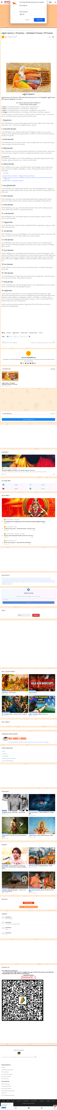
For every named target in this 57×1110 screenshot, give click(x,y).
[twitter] (28, 363)
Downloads (5, 753)
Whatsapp (24, 336)
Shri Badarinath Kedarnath (8, 1095)
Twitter (17, 336)
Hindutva (29, 579)
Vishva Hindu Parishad (7, 1074)
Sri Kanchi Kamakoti (7, 1088)
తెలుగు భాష (10, 583)
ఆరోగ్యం (33, 581)
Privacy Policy (26, 1101)
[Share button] (29, 336)
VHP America (6, 1079)
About (8, 1101)
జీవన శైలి (52, 581)
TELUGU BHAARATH (27, 357)
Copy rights (41, 1101)
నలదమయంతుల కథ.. (33, 692)
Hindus (24, 579)
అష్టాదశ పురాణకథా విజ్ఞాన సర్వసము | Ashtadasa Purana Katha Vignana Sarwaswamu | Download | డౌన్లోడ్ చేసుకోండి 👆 (28, 178)
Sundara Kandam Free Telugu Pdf (9, 758)
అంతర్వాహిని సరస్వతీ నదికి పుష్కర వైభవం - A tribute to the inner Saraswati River (14, 890)
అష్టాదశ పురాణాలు (16, 332)
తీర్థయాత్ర (4, 583)
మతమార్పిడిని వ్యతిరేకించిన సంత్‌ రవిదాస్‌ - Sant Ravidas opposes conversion (18, 470)
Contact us (19, 1101)
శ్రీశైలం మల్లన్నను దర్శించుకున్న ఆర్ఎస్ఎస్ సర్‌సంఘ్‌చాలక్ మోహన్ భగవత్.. (41, 890)
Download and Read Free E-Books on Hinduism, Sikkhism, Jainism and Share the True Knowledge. (28, 742)
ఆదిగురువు (11, 581)
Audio (4, 751)
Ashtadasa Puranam (33, 332)
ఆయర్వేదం (22, 581)
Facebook (10, 336)
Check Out (3, 1105)
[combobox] (22, 14)
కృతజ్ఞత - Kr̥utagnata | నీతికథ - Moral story (38, 714)
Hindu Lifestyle (13, 579)
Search (36, 615)
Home (3, 1101)
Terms (53, 1101)
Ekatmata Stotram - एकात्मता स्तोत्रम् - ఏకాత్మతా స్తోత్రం (41, 813)
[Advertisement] (28, 436)
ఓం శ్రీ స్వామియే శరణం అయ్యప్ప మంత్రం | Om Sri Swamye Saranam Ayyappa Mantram (24, 521)
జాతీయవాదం (47, 581)
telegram (43, 488)
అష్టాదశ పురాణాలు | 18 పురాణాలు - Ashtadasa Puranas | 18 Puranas (19, 176)
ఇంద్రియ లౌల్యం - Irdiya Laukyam (9, 692)
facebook (16, 485)
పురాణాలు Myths (24, 332)
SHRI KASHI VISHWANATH (9, 1091)
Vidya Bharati (6, 1072)
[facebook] (21, 363)
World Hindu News (7, 1086)
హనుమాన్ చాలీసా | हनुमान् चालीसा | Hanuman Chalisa (41, 835)
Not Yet (27, 19)
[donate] (32, 363)
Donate (13, 1101)
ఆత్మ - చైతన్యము (5, 581)
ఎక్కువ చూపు (53, 369)
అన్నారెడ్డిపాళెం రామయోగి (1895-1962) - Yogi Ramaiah (13, 812)
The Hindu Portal (6, 1084)
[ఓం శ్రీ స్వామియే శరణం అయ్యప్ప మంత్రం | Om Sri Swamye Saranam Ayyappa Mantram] (28, 507)
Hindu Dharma (5, 579)
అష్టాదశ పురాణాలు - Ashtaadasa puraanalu (13, 180)
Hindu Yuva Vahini (7, 1076)
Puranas (6, 30)
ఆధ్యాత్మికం (17, 581)
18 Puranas (8, 332)
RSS (4, 1067)
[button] (55, 2)
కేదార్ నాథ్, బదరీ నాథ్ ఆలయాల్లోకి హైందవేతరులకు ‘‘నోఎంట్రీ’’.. (41, 865)
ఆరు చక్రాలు (28, 581)
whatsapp (43, 485)
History (34, 579)
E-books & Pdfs (5, 756)
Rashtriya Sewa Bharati (8, 1070)
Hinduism (19, 579)
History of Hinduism (41, 579)
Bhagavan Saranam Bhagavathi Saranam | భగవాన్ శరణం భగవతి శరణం (18, 535)
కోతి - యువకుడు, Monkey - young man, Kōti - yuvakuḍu (14, 714)
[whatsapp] (23, 363)
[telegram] (25, 363)
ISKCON (5, 1093)
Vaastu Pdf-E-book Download (8, 760)
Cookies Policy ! (34, 1101)
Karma (48, 579)
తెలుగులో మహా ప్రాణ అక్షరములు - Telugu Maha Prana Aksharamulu (17, 542)
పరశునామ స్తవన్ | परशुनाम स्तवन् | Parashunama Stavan (14, 836)
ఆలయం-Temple (40, 581)
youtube (16, 488)
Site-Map (48, 1101)
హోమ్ (2, 30)
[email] (35, 363)
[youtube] (30, 363)
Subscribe (39, 19)
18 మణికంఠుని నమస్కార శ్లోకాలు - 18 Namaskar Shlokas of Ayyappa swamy (19, 528)
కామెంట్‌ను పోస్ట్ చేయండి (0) (28, 419)
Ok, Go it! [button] (3, 1107)
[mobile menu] (2, 2)
